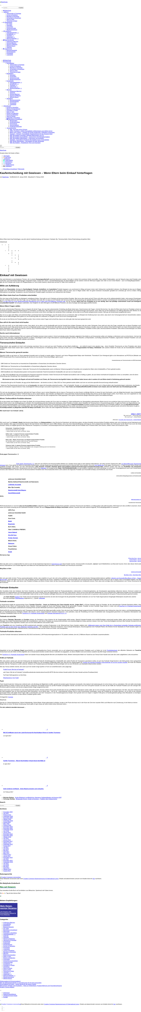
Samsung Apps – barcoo (135, 561)
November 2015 (8, 860)
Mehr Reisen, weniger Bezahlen (8, 907)
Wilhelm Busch (11, 46)
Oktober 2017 (7, 843)
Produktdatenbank (112, 650)
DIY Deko (9, 24)
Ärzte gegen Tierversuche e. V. (25, 463)
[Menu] (0, 990)
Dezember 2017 (8, 841)
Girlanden (9, 25)
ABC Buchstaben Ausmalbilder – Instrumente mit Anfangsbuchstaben (30, 137)
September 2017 (8, 844)
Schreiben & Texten (12, 110)
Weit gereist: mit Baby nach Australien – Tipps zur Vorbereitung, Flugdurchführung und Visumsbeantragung (31, 985)
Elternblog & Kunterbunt (15, 119)
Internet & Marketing (12, 114)
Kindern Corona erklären (7, 987)
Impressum (6, 992)
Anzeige (10, 697)
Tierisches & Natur (12, 21)
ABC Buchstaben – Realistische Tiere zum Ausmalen (25, 142)
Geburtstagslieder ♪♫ (13, 32)
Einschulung (13, 123)
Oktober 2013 (7, 869)
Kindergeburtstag (15, 122)
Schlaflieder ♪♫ (11, 34)
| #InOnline (8, 163)
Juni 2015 (6, 865)
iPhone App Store (132, 558)
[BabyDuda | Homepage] (4, 2)
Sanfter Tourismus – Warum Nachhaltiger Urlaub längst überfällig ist (24, 760)
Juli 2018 (6, 838)
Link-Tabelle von (99, 465)
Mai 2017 (6, 850)
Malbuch (6, 12)
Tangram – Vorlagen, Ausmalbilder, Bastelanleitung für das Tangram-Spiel (31, 134)
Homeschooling (11, 128)
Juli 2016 (6, 859)
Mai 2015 (6, 866)
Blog (132, 574)
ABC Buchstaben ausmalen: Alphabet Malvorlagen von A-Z (27, 135)
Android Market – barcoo (135, 559)
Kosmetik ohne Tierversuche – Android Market (130, 419)
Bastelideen (10, 73)
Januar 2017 (7, 856)
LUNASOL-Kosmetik (14, 484)
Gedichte (9, 47)
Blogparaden (13, 120)
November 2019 (8, 828)
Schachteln (10, 26)
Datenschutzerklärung (9, 994)
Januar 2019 (7, 832)
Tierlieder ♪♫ (10, 35)
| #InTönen (7, 157)
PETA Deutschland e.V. (136, 499)
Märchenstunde (9, 40)
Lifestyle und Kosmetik (136, 571)
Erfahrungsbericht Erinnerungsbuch (10, 981)
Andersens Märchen (12, 41)
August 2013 (7, 871)
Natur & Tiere (10, 112)
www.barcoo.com (57, 564)
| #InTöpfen (6, 156)
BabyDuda (7, 10)
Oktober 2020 (7, 819)
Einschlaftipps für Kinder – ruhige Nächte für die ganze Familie (18, 984)
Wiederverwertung (12, 29)
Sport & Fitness (11, 116)
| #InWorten (6, 159)
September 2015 (8, 862)
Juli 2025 (6, 813)
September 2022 (8, 816)
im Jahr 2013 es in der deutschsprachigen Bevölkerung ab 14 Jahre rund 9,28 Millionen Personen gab (34, 301)
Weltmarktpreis (19, 598)
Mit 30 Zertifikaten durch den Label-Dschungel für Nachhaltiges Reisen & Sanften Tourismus (31, 732)
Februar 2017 (7, 854)
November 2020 (8, 818)
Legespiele (10, 54)
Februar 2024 (7, 815)
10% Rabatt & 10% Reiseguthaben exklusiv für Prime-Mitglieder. (8, 913)
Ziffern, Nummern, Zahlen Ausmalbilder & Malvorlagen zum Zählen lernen (31, 131)
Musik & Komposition (9, 955)
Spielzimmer (8, 49)
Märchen (9, 89)
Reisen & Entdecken (12, 113)
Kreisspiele (10, 53)
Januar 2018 (7, 840)
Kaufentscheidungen (16, 126)
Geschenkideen (14, 125)
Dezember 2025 (8, 812)
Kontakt (5, 997)
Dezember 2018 (8, 834)
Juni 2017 (6, 848)
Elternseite (21, 169)
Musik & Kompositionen (13, 109)
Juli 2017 (6, 847)
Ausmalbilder (10, 63)
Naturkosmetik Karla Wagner (17, 490)
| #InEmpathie (9, 160)
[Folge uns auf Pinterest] (3, 1010)
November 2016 (8, 857)
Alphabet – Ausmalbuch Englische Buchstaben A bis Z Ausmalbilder (29, 139)
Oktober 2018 (7, 837)
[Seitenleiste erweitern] (0, 880)
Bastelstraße (8, 22)
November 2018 (8, 835)
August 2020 (7, 822)
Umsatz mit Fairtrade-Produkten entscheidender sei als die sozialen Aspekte (105, 662)
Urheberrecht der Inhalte (10, 995)
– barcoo (139, 558)
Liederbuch (7, 31)
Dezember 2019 (8, 826)
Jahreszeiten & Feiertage (14, 13)
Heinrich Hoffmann (12, 44)
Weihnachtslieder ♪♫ (13, 38)
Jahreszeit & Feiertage (9, 940)
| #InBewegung (9, 164)
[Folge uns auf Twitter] (3, 1008)
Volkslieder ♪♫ (11, 37)
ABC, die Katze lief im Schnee (18, 129)
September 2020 (8, 820)
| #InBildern (8, 166)
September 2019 (8, 829)
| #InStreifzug (8, 161)
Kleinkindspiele (11, 52)
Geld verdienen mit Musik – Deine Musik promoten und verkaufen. (23, 788)
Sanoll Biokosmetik (14, 493)
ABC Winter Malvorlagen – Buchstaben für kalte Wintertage (27, 141)
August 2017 (7, 845)
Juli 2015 (6, 863)
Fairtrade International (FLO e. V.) (57, 613)
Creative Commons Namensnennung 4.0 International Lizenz (41, 878)
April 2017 (6, 851)
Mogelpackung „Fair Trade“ (11, 678)
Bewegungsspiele (12, 50)
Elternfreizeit (7, 106)
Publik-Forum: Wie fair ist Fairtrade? (13, 669)
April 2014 (6, 868)
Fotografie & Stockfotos (13, 117)
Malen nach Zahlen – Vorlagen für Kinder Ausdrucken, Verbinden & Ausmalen (32, 132)
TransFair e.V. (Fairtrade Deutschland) (130, 606)
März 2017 (6, 853)
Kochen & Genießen (12, 107)
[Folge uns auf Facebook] (3, 1007)
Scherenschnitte (11, 28)
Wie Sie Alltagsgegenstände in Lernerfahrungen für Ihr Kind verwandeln (20, 982)
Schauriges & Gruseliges (14, 18)
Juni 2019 (6, 831)
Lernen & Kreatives (12, 15)
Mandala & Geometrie (13, 16)
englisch (17, 596)
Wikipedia (42, 598)
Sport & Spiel (10, 19)
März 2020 (6, 823)
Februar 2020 (7, 825)
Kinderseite (7, 61)
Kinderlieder (10, 81)
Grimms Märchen (11, 43)
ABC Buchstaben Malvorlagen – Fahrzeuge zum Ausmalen (27, 138)
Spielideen (10, 98)
